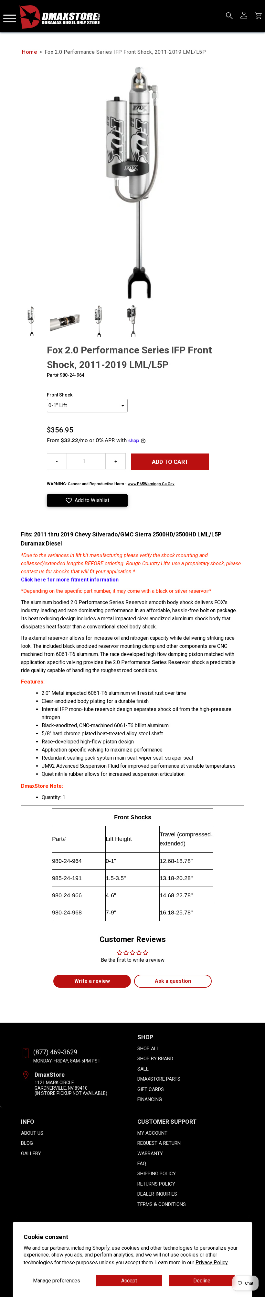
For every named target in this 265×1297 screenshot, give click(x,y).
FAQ (141, 1163)
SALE (143, 1069)
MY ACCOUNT (152, 1133)
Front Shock (59, 394)
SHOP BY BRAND (155, 1059)
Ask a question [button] (173, 981)
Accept (129, 1281)
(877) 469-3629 (55, 1052)
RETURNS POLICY (156, 1184)
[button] (87, 500)
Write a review (92, 981)
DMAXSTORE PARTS (158, 1079)
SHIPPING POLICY (156, 1173)
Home (29, 52)
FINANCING (149, 1099)
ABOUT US (32, 1133)
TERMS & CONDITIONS (161, 1204)
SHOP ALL (148, 1048)
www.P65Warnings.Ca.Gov (151, 484)
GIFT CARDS (150, 1089)
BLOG (27, 1143)
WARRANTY (150, 1153)
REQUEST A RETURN (159, 1143)
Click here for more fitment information (70, 580)
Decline (201, 1281)
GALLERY (31, 1153)
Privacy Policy (212, 1262)
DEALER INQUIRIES (157, 1194)
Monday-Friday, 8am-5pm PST (67, 1060)
